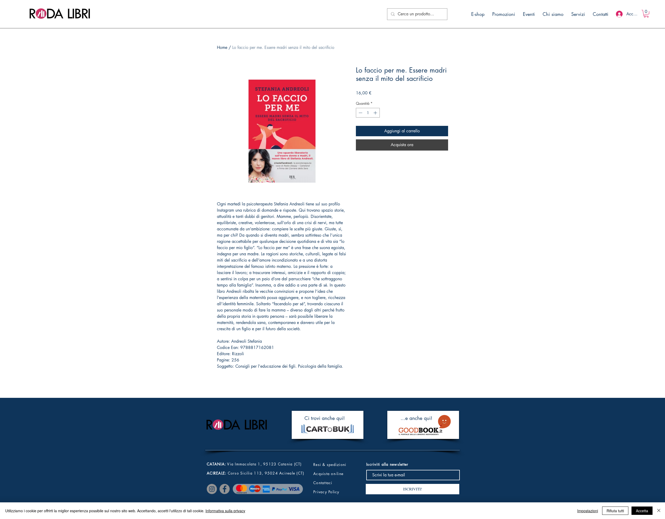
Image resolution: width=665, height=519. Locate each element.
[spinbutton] (368, 112)
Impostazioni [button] (587, 510)
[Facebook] (225, 489)
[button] (646, 13)
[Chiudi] (659, 511)
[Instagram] (212, 489)
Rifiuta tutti (615, 510)
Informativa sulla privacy (225, 510)
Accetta (642, 510)
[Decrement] (360, 112)
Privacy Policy (326, 491)
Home (222, 47)
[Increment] (376, 112)
